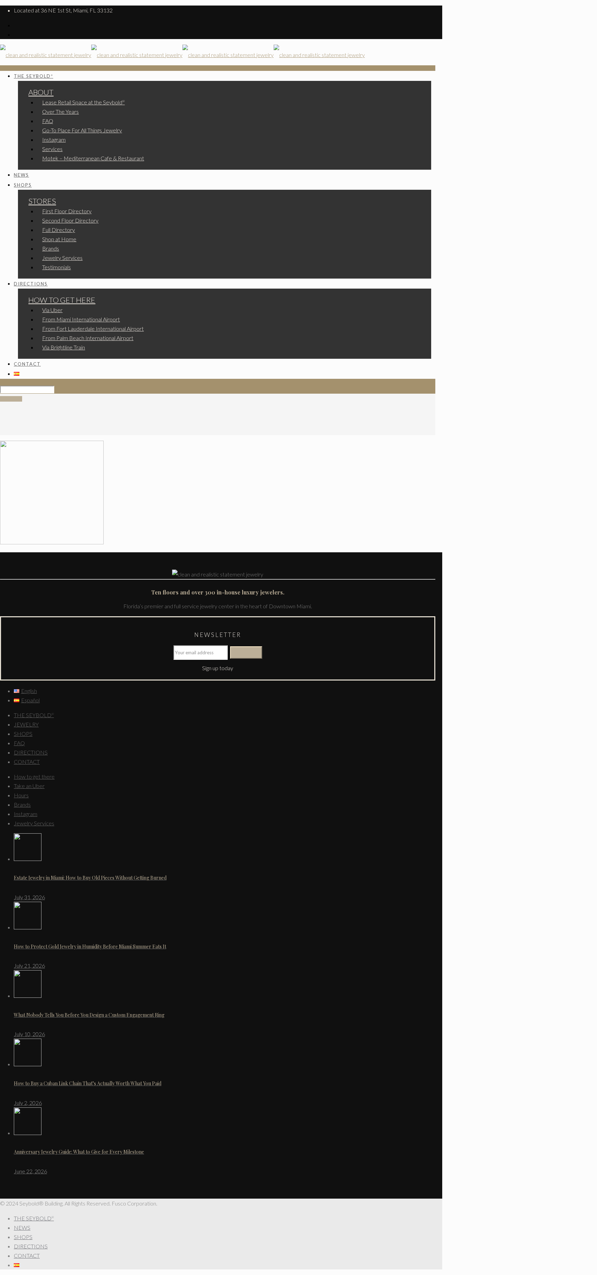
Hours (21, 795)
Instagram (25, 813)
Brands (22, 804)
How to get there (34, 776)
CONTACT (27, 761)
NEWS (22, 1227)
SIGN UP (11, 399)
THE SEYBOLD (34, 715)
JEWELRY (26, 724)
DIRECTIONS (31, 752)
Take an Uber (29, 785)
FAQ (19, 743)
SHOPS (23, 733)
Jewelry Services (34, 823)
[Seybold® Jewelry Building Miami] (182, 54)
